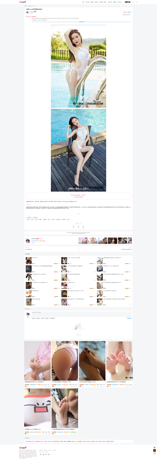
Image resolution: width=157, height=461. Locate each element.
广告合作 (49, 450)
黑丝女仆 (73, 441)
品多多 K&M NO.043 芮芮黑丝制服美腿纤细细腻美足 (42, 266)
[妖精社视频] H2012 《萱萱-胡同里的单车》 (76, 299)
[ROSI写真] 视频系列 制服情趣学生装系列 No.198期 (113, 274)
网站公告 (119, 2)
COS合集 (87, 2)
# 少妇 (32, 219)
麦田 (97, 441)
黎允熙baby (80, 441)
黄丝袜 (84, 441)
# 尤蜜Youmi (58, 219)
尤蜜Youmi (35, 217)
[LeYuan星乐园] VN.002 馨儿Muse (110, 290)
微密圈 (92, 2)
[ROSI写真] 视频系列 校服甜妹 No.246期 (88, 381)
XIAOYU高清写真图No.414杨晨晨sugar (75, 266)
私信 (129, 12)
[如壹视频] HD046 (71, 282)
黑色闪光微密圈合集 (55, 441)
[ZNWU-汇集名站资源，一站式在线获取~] (23, 447)
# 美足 (36, 219)
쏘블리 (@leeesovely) (29, 441)
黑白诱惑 (61, 441)
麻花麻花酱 (93, 441)
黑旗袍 (65, 441)
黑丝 (76, 441)
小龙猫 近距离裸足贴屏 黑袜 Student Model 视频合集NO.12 (64, 429)
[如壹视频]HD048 (35, 290)
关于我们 (54, 450)
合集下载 (110, 2)
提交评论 (129, 318)
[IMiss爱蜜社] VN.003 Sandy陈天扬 (39, 274)
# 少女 (49, 384)
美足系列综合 (74, 432)
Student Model (60, 432)
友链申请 (40, 450)
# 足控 (43, 384)
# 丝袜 (46, 384)
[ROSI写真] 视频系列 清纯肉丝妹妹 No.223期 (112, 282)
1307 (36, 240)
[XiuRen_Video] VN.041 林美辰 (74, 257)
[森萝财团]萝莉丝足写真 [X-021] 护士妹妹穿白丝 (34, 381)
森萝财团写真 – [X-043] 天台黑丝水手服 (111, 266)
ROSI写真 (59, 384)
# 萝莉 (131, 384)
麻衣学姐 (88, 441)
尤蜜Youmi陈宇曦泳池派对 (34, 9)
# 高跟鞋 (44, 219)
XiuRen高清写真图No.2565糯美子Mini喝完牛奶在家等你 (114, 299)
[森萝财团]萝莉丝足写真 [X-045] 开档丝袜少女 (112, 257)
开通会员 (128, 2)
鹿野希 (100, 441)
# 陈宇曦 (63, 219)
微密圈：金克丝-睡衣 (36, 299)
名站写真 (96, 2)
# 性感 (28, 219)
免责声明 (45, 450)
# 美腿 (40, 219)
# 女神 (53, 219)
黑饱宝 (46, 441)
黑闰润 (49, 441)
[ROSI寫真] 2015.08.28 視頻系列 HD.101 (40, 282)
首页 (83, 2)
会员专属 (27, 384)
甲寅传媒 (30, 11)
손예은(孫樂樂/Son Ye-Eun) (39, 441)
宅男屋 (47, 451)
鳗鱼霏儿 (112, 441)
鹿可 (105, 441)
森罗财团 (39, 384)
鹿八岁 (108, 441)
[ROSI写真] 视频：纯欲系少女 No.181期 (75, 290)
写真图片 (115, 2)
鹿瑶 (103, 441)
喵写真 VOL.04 (35, 257)
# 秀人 (49, 219)
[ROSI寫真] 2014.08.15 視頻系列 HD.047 (33, 429)
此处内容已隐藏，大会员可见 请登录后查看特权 (79, 196)
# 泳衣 (68, 219)
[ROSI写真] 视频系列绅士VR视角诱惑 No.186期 (61, 381)
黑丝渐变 (69, 441)
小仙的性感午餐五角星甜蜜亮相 (74, 274)
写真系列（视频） (103, 2)
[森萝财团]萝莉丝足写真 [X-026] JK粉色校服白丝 (116, 381)
